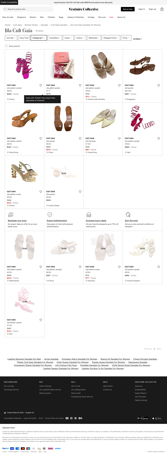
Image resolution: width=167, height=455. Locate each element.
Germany (34, 452)
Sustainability (140, 389)
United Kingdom (14, 452)
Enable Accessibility (9, 2)
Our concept (9, 386)
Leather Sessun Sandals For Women (60, 368)
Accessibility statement (13, 418)
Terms (41, 418)
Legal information (30, 418)
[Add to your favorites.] (40, 85)
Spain (40, 452)
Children (51, 17)
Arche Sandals (51, 359)
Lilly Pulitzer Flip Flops (66, 365)
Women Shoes (31, 24)
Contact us (107, 389)
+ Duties (15, 94)
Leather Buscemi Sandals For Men (24, 359)
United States (25, 452)
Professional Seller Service (82, 396)
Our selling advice (78, 389)
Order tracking (45, 386)
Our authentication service (50, 389)
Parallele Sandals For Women (94, 365)
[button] (162, 9)
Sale (111, 17)
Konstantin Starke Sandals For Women (33, 365)
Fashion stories (141, 400)
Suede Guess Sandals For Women (108, 362)
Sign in (142, 9)
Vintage (91, 17)
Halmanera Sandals (137, 362)
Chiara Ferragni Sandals (145, 359)
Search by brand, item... (17, 9)
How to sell (75, 386)
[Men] (46, 17)
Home (7, 24)
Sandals (44, 24)
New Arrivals (7, 17)
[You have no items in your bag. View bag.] (162, 9)
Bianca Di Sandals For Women (115, 359)
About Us (121, 17)
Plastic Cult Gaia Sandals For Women (35, 362)
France (4, 452)
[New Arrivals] (15, 17)
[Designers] (28, 17)
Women (33, 17)
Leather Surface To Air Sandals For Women (103, 368)
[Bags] (65, 17)
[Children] (57, 17)
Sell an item (128, 9)
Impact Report (140, 393)
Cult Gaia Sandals (59, 24)
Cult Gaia (17, 24)
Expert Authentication (57, 220)
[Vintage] (96, 17)
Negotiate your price (17, 220)
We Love (102, 17)
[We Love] (108, 17)
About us (138, 386)
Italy (45, 452)
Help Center (108, 386)
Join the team (140, 396)
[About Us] (127, 17)
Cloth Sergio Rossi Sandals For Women (131, 365)
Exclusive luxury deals (96, 220)
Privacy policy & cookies (54, 418)
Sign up (152, 9)
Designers (21, 17)
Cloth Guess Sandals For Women (73, 362)
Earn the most (131, 220)
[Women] (38, 17)
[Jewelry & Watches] (86, 17)
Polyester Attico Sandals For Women (79, 359)
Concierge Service (11, 389)
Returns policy (45, 393)
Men (42, 17)
